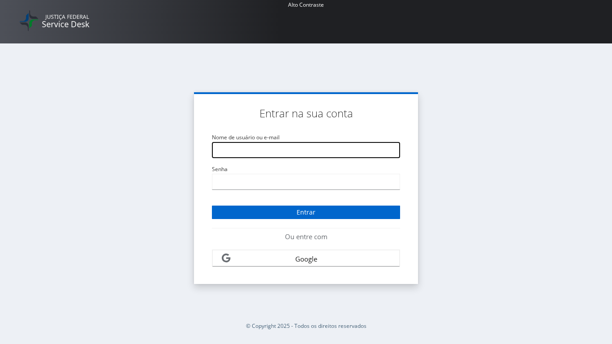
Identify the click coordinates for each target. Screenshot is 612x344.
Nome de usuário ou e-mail (246, 137)
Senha (220, 169)
